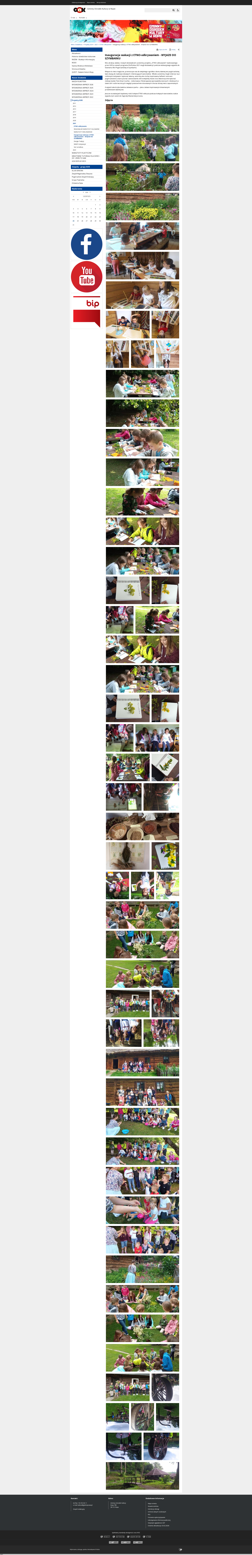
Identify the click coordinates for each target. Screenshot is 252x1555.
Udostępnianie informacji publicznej (159, 1520)
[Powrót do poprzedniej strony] (178, 50)
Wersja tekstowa (101, 2)
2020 (74, 120)
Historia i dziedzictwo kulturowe (83, 56)
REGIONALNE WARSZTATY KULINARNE (86, 129)
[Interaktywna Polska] (180, 1549)
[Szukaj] (173, 10)
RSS (149, 1514)
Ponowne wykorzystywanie (156, 1517)
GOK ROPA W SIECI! (79, 161)
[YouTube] (86, 292)
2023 (74, 150)
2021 (74, 123)
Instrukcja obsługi (153, 1509)
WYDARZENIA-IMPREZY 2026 (82, 85)
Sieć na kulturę (78, 147)
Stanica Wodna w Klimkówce (82, 66)
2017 (74, 112)
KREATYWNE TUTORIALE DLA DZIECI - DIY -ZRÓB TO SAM (86, 157)
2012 (74, 106)
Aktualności (76, 53)
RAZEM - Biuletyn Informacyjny (83, 59)
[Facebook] (86, 259)
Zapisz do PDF (163, 49)
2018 (74, 115)
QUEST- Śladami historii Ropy (83, 72)
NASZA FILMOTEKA (79, 81)
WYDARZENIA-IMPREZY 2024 (82, 91)
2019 (74, 117)
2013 (74, 109)
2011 (74, 103)
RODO (74, 63)
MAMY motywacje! (80, 144)
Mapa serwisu (91, 2)
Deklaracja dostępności (78, 2)
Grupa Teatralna (78, 180)
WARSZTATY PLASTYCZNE (81, 153)
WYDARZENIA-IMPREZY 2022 (82, 97)
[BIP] (86, 328)
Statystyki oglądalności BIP (156, 1523)
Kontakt (82, 18)
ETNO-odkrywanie (80, 126)
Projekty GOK (77, 100)
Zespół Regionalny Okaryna (82, 174)
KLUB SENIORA (77, 171)
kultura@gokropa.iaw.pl (85, 1505)
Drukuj (173, 49)
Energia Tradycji (79, 141)
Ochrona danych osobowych (157, 1512)
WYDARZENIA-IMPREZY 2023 (82, 94)
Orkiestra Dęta (77, 183)
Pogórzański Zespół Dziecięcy (83, 177)
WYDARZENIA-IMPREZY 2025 (82, 88)
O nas (73, 18)
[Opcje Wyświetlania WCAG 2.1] (178, 10)
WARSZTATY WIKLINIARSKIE (83, 132)
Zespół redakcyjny (79, 1509)
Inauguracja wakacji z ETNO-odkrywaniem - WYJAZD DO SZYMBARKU (84, 136)
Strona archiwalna (78, 69)
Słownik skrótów (153, 1506)
